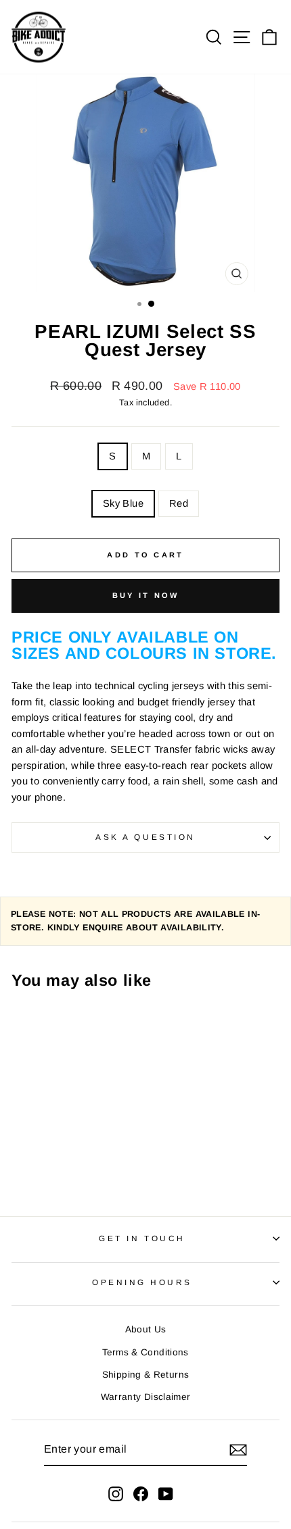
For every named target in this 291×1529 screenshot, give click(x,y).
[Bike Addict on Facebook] (140, 1493)
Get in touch (142, 1238)
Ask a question (145, 836)
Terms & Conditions (145, 1352)
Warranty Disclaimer (146, 1397)
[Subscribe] (238, 1450)
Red (178, 503)
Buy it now (145, 595)
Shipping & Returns (145, 1375)
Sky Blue (123, 503)
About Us (145, 1329)
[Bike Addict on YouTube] (165, 1493)
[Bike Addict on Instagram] (115, 1493)
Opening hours (142, 1282)
